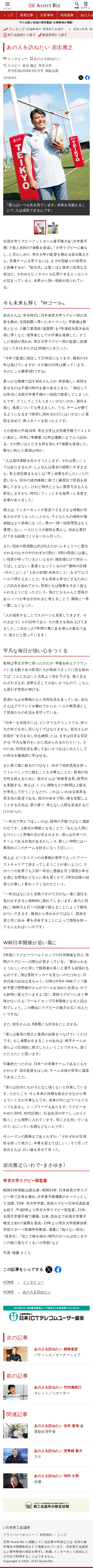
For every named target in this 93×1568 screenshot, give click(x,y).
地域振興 (67, 15)
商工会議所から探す (22, 35)
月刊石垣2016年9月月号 (26, 71)
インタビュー (18, 58)
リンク (62, 1534)
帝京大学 (45, 65)
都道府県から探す (54, 35)
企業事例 (47, 15)
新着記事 (27, 15)
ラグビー (14, 65)
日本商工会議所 (17, 1527)
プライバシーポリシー (19, 1534)
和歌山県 (52, 71)
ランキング (17, 29)
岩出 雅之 (29, 65)
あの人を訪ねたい (47, 58)
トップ (8, 15)
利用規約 (46, 1534)
